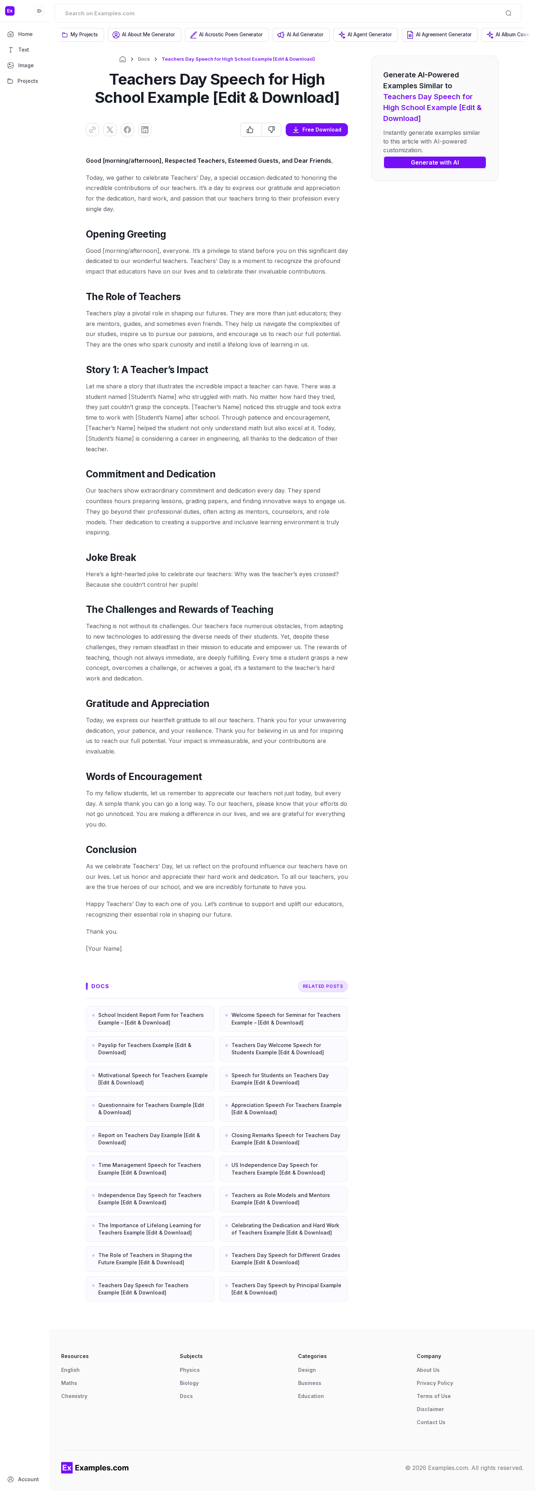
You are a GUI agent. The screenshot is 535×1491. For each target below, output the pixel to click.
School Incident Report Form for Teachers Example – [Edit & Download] (151, 1018)
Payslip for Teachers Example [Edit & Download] (144, 1048)
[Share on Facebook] (127, 129)
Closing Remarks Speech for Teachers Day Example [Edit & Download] (285, 1138)
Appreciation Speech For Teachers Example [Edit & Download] (286, 1108)
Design (307, 1370)
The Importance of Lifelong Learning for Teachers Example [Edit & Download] (149, 1229)
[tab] (80, 35)
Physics (190, 1370)
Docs (144, 59)
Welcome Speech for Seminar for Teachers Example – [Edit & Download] (286, 1018)
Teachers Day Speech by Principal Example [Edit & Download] (286, 1289)
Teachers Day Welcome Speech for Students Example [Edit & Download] (277, 1048)
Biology (189, 1383)
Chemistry (74, 1396)
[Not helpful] (271, 129)
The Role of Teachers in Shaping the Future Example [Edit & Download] (145, 1258)
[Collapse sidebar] (39, 11)
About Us (428, 1370)
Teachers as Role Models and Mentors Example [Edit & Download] (280, 1198)
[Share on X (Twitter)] (109, 129)
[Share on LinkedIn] (144, 129)
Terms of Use (434, 1396)
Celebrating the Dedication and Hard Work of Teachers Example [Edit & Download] (285, 1229)
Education (311, 1396)
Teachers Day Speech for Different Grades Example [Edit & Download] (285, 1258)
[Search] (508, 13)
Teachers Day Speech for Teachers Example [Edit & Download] (143, 1289)
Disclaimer (430, 1409)
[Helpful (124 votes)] (251, 129)
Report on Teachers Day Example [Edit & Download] (149, 1138)
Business (309, 1383)
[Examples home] (95, 1468)
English (70, 1370)
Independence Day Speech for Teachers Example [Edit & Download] (150, 1198)
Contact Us (431, 1422)
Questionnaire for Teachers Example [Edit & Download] (151, 1108)
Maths (69, 1383)
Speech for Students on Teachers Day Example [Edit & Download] (280, 1079)
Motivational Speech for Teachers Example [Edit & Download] (153, 1079)
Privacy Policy (435, 1383)
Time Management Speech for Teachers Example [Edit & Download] (149, 1168)
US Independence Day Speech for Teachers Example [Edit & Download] (278, 1168)
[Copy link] (92, 129)
